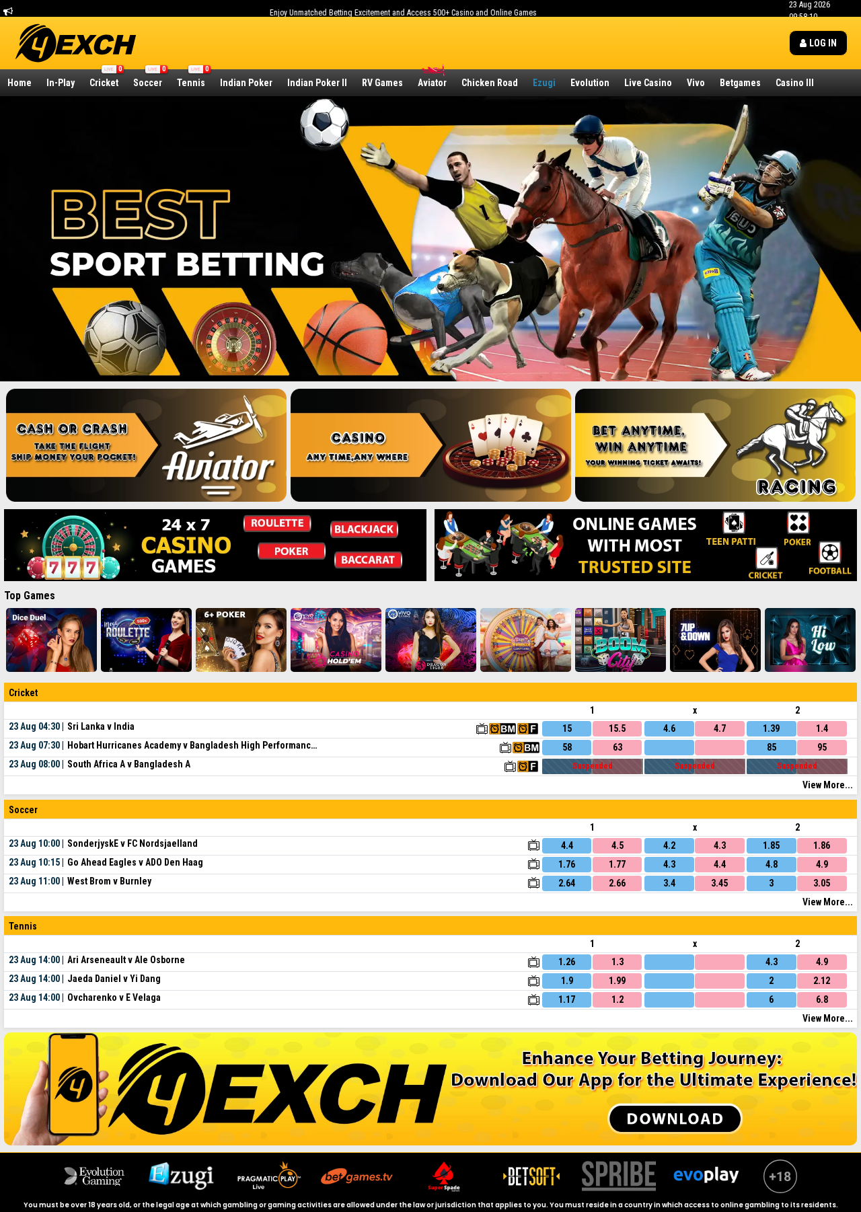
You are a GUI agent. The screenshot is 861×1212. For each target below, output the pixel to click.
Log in (822, 43)
